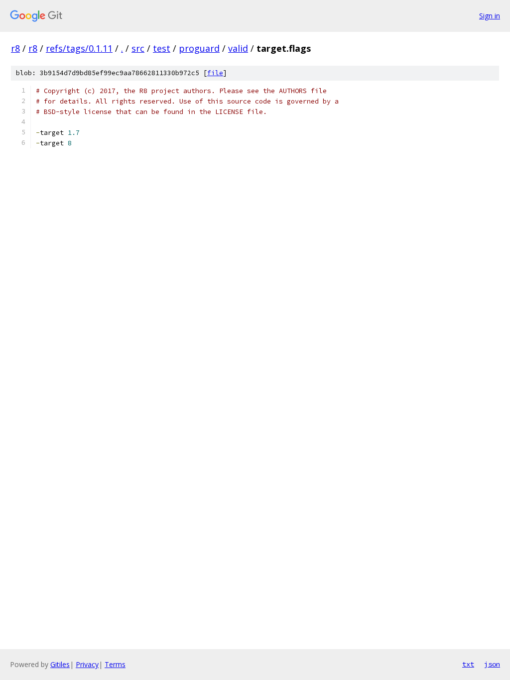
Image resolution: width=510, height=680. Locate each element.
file (215, 73)
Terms (115, 664)
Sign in (489, 15)
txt (468, 664)
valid (238, 48)
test (161, 48)
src (137, 48)
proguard (199, 48)
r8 (15, 48)
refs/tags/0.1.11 (79, 48)
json (492, 664)
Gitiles (60, 664)
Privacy (87, 664)
